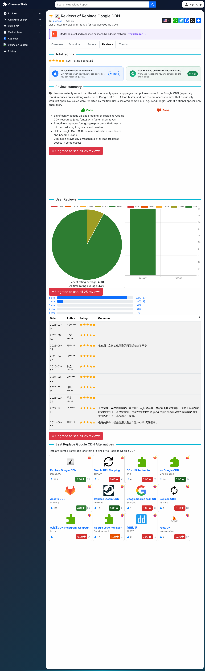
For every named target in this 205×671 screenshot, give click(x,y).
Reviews (107, 44)
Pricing (12, 51)
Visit (194, 73)
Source (91, 44)
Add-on (70, 21)
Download (75, 44)
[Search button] (152, 4)
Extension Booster (18, 44)
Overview (57, 44)
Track (116, 73)
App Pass (13, 38)
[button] (193, 4)
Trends (123, 44)
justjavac (57, 21)
